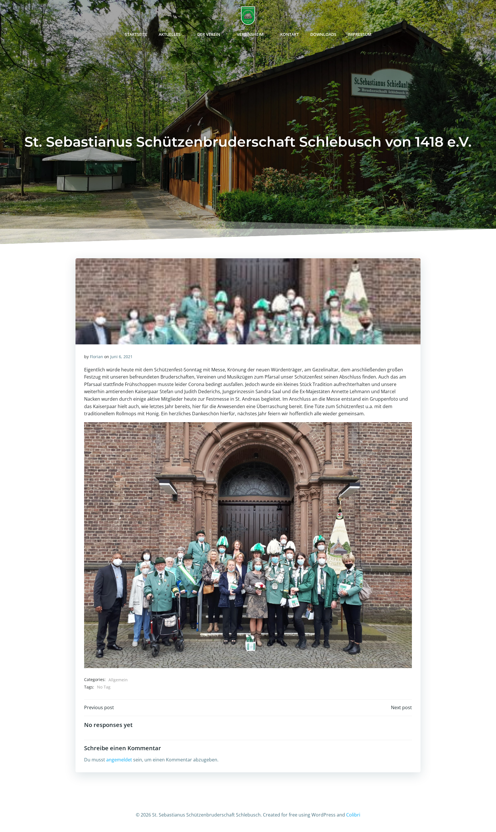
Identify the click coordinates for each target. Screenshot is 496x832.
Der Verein (208, 34)
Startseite (136, 34)
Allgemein (118, 679)
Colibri (353, 815)
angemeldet (119, 760)
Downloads (323, 34)
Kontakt (289, 34)
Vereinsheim (250, 34)
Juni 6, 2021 (121, 356)
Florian (96, 356)
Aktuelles (170, 34)
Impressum (359, 34)
